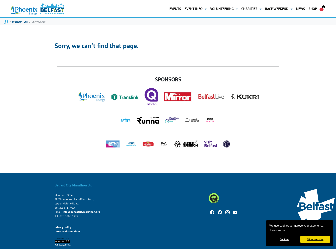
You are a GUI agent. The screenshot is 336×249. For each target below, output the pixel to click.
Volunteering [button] (222, 8)
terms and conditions (67, 231)
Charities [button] (249, 8)
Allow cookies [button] (315, 239)
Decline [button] (284, 239)
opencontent (20, 21)
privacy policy (63, 227)
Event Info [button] (194, 8)
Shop (313, 8)
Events (175, 8)
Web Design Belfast (63, 245)
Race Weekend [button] (277, 8)
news (300, 8)
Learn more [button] (277, 230)
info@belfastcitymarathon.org (81, 212)
